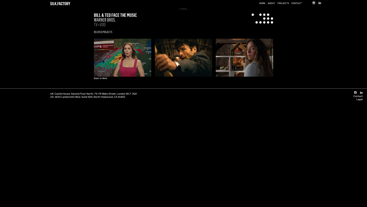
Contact (296, 3)
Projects (283, 3)
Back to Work (100, 78)
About (271, 3)
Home (262, 3)
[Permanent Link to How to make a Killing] (183, 58)
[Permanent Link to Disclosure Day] (122, 58)
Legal (359, 99)
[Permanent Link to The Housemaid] (244, 58)
